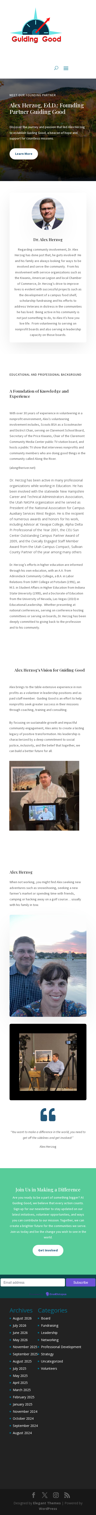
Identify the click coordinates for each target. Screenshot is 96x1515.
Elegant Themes (47, 1503)
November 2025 (25, 1347)
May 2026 (20, 1340)
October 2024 (23, 1418)
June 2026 (20, 1332)
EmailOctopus (58, 1294)
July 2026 (19, 1325)
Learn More (23, 154)
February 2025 (23, 1397)
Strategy (47, 1354)
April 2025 (20, 1382)
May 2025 (20, 1375)
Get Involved (48, 1250)
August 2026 (22, 1318)
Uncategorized (52, 1361)
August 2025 (22, 1361)
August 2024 (22, 1433)
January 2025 (22, 1404)
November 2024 (25, 1411)
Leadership (49, 1332)
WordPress (48, 1508)
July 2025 (19, 1368)
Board (45, 1318)
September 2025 (25, 1354)
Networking (49, 1340)
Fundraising (49, 1325)
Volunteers (49, 1368)
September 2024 (25, 1425)
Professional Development (61, 1347)
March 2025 (22, 1390)
